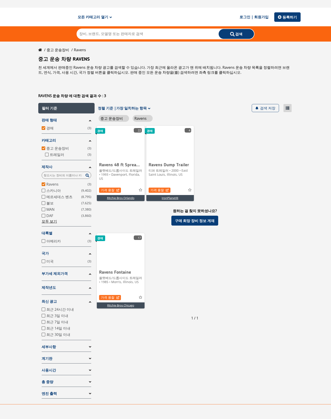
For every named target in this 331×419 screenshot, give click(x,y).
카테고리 (49, 140)
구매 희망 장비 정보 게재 (195, 220)
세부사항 (49, 347)
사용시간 (49, 370)
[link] (121, 143)
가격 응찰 (107, 190)
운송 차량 (162, 72)
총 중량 (47, 382)
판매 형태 (49, 120)
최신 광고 (49, 301)
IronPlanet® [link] (170, 198)
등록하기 (290, 17)
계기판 (47, 358)
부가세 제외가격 (55, 273)
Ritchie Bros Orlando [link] (120, 198)
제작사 (47, 167)
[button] (66, 108)
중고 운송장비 (58, 49)
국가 (45, 253)
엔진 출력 (49, 393)
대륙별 (47, 233)
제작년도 (49, 287)
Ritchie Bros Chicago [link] (120, 305)
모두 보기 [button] (49, 221)
